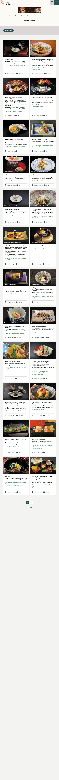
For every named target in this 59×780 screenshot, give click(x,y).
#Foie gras (34, 68)
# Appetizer (16, 215)
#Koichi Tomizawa (22, 411)
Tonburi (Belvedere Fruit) (38, 145)
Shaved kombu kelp (37, 249)
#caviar (6, 111)
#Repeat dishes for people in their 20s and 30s (42, 445)
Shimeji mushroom (21, 367)
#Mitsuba (42, 181)
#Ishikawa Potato (36, 69)
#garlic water (22, 215)
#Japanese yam (16, 146)
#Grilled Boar (46, 332)
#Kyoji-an (15, 411)
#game (33, 332)
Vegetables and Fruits (13, 15)
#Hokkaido (41, 409)
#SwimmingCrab (41, 68)
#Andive (34, 181)
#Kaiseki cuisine (8, 215)
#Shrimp (23, 146)
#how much (8, 181)
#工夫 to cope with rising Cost (45, 216)
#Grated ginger (8, 146)
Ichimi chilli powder (9, 258)
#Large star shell (9, 333)
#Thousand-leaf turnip (37, 106)
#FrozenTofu (35, 216)
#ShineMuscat (12, 111)
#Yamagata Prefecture (37, 147)
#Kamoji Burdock (36, 105)
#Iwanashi (21, 333)
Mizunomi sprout (48, 145)
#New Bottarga (8, 259)
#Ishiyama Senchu (20, 65)
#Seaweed (16, 333)
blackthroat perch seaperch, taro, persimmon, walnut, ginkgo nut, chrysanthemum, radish (40, 372)
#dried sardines (9, 65)
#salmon (13, 181)
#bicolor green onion (10, 485)
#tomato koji (35, 487)
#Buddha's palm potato (10, 367)
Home (4, 15)
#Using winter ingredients (47, 105)
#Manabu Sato (39, 332)
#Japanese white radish (20, 258)
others (22, 15)
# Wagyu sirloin (19, 485)
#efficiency (44, 249)
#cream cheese (16, 446)
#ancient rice (51, 249)
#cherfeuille (19, 111)
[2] (31, 507)
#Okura (38, 181)
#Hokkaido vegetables (37, 411)
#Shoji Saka (8, 369)
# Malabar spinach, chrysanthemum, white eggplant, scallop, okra (42, 297)
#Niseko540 (35, 409)
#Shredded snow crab (37, 218)
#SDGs (6, 446)
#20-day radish (8, 411)
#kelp (14, 65)
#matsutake (18, 181)
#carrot (40, 487)
